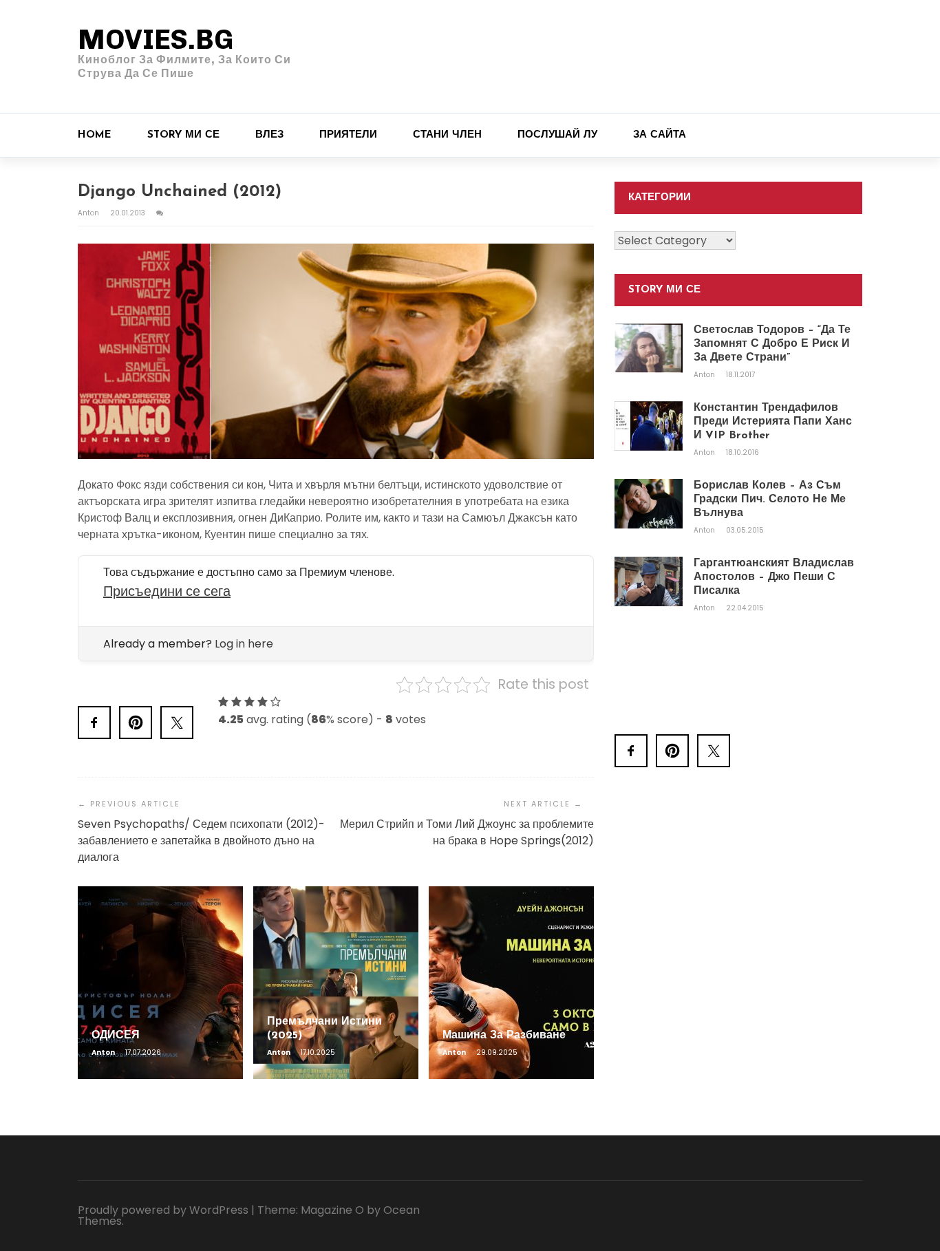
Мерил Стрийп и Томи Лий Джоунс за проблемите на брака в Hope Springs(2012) (467, 832)
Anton (89, 213)
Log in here (244, 644)
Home (94, 135)
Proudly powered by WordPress (163, 1210)
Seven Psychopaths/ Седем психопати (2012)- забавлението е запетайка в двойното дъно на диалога (201, 840)
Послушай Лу (557, 135)
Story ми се (183, 135)
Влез (269, 135)
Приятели (348, 135)
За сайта (659, 135)
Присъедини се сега (167, 591)
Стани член (447, 135)
